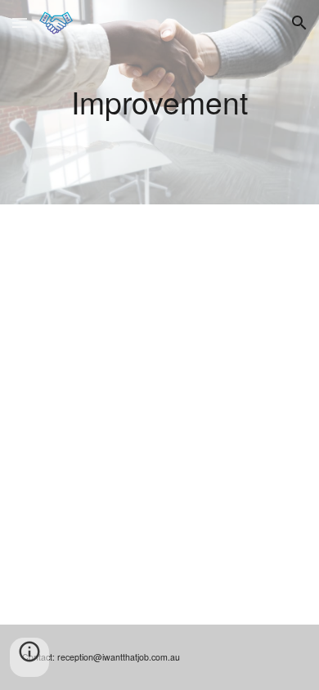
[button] (19, 22)
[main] (159, 102)
